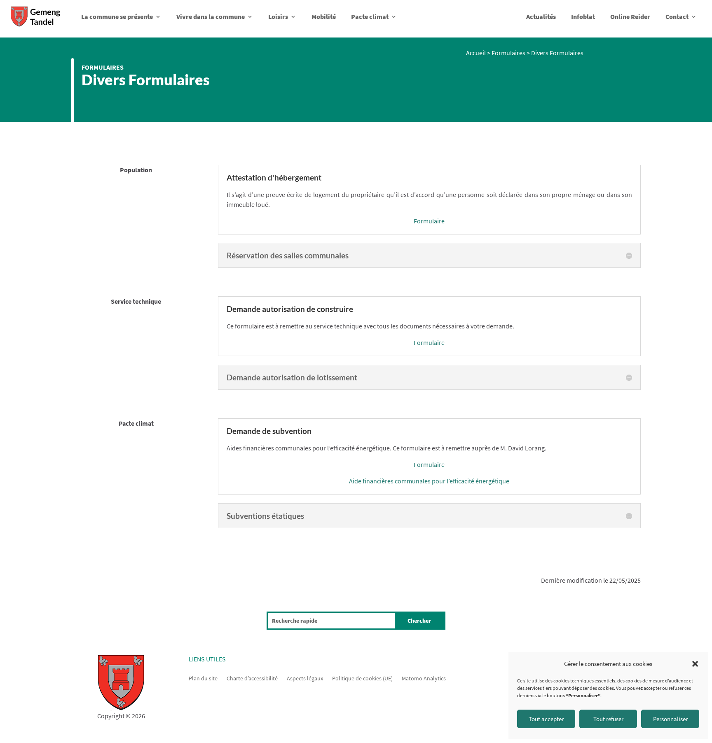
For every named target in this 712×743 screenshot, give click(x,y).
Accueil (476, 53)
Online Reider (630, 16)
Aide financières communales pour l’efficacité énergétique (429, 481)
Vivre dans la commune (210, 16)
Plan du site (203, 678)
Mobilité (324, 16)
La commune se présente (117, 16)
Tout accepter (546, 719)
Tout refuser (608, 719)
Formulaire (429, 221)
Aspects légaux (305, 678)
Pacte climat (370, 16)
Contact (677, 16)
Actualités (541, 16)
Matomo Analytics (424, 678)
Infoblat (583, 16)
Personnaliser (670, 719)
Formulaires (103, 67)
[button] (695, 664)
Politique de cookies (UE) (362, 678)
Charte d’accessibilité (252, 678)
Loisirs (278, 16)
